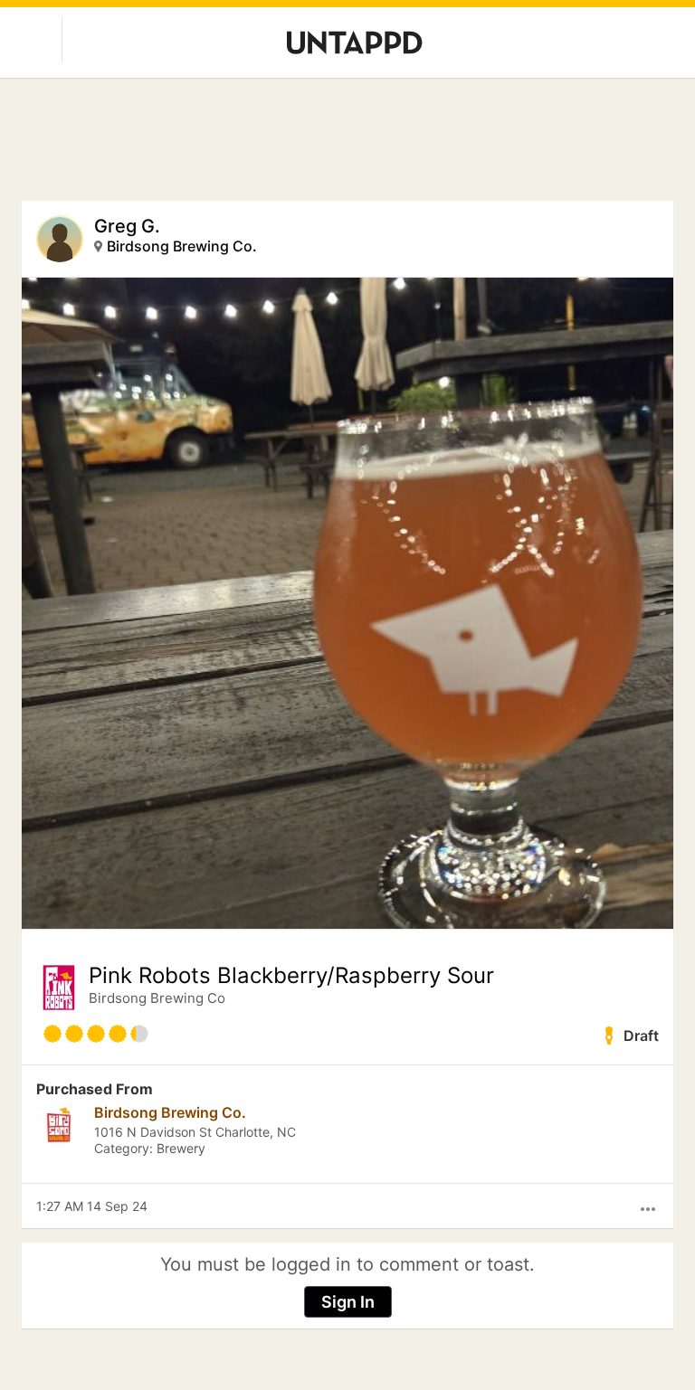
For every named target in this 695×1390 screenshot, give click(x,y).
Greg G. (127, 226)
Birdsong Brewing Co (157, 998)
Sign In (348, 1301)
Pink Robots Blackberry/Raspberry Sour (291, 976)
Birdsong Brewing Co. (182, 246)
